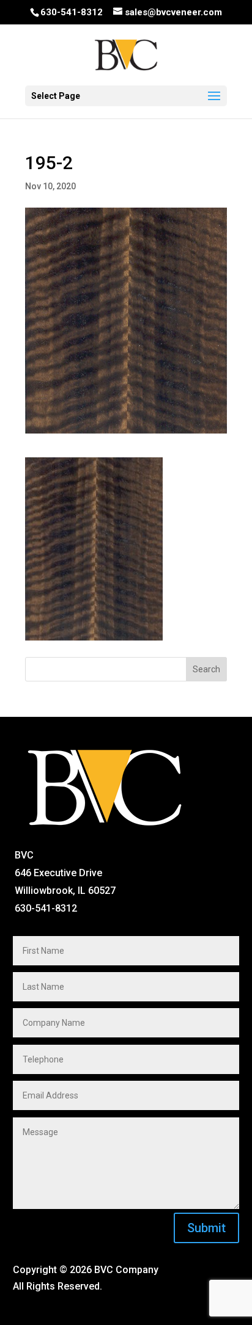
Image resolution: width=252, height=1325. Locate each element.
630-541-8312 (71, 12)
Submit (206, 1228)
